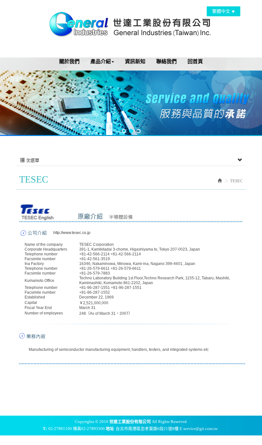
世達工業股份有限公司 (131, 23)
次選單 (32, 160)
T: (45, 428)
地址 (110, 428)
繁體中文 (221, 11)
